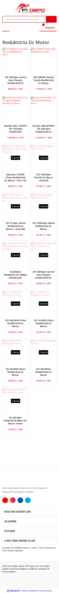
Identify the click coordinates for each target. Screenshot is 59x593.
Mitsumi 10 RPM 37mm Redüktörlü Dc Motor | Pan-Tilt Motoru (15, 177)
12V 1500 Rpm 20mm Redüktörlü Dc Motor (43, 226)
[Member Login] (5, 28)
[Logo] (29, 8)
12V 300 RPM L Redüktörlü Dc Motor (44, 372)
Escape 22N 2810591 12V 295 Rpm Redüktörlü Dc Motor (43, 128)
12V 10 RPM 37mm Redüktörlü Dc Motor (44, 323)
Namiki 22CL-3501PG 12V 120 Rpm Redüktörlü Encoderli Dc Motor (15, 128)
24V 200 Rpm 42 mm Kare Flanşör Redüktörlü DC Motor (43, 274)
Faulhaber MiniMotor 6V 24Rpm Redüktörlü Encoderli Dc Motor (15, 274)
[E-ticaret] (29, 590)
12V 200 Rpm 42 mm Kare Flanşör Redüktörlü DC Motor (15, 80)
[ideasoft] (13, 590)
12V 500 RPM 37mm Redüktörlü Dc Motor (15, 323)
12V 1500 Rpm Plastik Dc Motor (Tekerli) (43, 177)
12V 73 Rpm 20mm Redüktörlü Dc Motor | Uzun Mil (15, 226)
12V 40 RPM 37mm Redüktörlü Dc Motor (15, 372)
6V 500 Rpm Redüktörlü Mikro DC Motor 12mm (15, 420)
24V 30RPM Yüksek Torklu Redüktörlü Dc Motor (43, 80)
